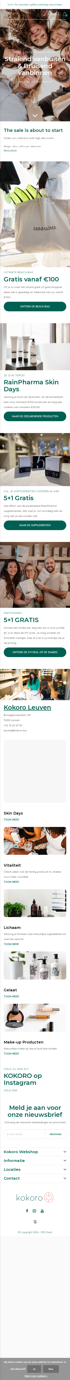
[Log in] (50, 14)
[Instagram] (34, 1211)
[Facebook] (27, 1211)
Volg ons (10, 1090)
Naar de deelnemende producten (35, 416)
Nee (51, 1369)
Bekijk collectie (10, 150)
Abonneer (56, 1134)
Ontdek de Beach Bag (35, 306)
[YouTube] (42, 1211)
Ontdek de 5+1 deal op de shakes (35, 652)
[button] (6, 13)
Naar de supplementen (35, 525)
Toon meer (11, 819)
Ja (34, 1369)
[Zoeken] (58, 14)
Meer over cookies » (36, 1376)
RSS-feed (46, 1232)
